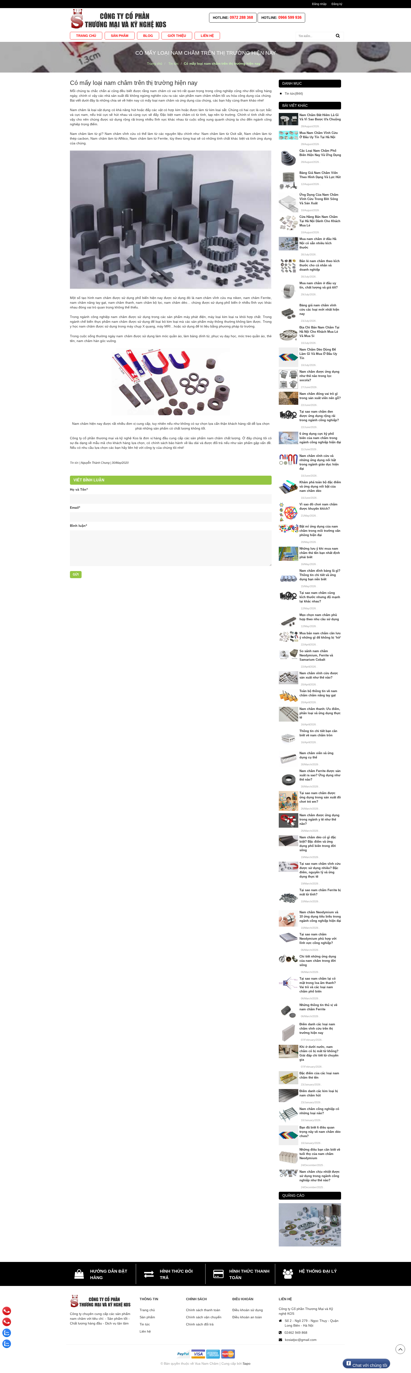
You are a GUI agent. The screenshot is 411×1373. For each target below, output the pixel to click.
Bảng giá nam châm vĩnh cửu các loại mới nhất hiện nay (319, 309)
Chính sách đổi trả (200, 1324)
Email (75, 507)
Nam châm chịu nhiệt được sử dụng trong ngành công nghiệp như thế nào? (319, 1176)
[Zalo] (6, 1333)
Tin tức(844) (294, 93)
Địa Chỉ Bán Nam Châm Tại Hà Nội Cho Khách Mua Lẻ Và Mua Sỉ (319, 332)
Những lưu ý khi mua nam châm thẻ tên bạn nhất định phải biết (319, 553)
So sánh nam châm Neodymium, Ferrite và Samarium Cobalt (316, 655)
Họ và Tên (79, 489)
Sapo (246, 1363)
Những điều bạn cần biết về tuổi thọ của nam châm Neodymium (319, 1154)
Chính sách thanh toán (203, 1310)
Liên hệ (145, 1331)
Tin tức (145, 1324)
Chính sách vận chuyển (203, 1317)
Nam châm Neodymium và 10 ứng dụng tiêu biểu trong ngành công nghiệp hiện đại (320, 916)
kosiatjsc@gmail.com (301, 1340)
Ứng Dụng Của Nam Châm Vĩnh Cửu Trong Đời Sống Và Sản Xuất (318, 199)
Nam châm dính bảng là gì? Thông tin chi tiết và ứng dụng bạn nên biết (319, 575)
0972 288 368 (241, 17)
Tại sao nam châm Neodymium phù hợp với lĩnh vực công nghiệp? (318, 939)
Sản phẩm (147, 1317)
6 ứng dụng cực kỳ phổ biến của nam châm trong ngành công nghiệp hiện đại (320, 438)
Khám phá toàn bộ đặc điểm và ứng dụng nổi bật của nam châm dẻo (320, 486)
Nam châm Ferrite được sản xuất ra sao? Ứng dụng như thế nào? (320, 775)
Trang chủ (147, 1310)
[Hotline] (6, 1311)
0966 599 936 (290, 17)
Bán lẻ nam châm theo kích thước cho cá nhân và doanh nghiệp (319, 265)
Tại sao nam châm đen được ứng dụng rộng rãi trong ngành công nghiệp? (319, 416)
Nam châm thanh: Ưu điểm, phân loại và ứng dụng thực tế (320, 713)
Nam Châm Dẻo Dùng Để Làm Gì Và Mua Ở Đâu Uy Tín (318, 354)
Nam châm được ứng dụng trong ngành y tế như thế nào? (319, 819)
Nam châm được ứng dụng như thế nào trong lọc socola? (319, 376)
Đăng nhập (319, 4)
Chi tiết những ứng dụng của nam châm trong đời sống (317, 961)
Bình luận (78, 526)
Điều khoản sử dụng (247, 1310)
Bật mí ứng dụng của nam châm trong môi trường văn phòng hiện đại (319, 531)
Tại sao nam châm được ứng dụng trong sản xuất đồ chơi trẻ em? (320, 797)
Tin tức (74, 462)
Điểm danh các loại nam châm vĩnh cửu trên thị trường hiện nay (317, 1028)
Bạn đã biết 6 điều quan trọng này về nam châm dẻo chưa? (320, 1132)
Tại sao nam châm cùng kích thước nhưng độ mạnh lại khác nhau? (319, 597)
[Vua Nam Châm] (119, 18)
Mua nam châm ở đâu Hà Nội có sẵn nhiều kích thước (317, 243)
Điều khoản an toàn (247, 1317)
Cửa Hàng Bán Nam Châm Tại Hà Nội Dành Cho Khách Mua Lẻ (319, 221)
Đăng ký (337, 4)
